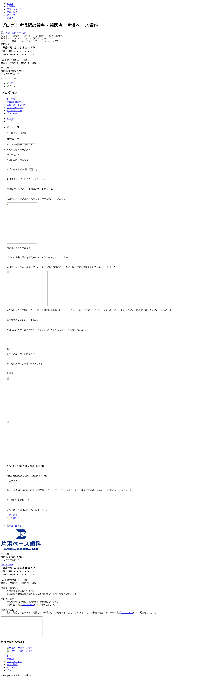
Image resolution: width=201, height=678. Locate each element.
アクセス (11, 15)
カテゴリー (12, 144)
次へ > (16, 518)
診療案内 (11, 6)
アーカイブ (12, 133)
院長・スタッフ (14, 9)
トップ (10, 3)
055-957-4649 (7, 564)
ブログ (10, 18)
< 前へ (10, 518)
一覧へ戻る (12, 515)
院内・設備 (12, 12)
